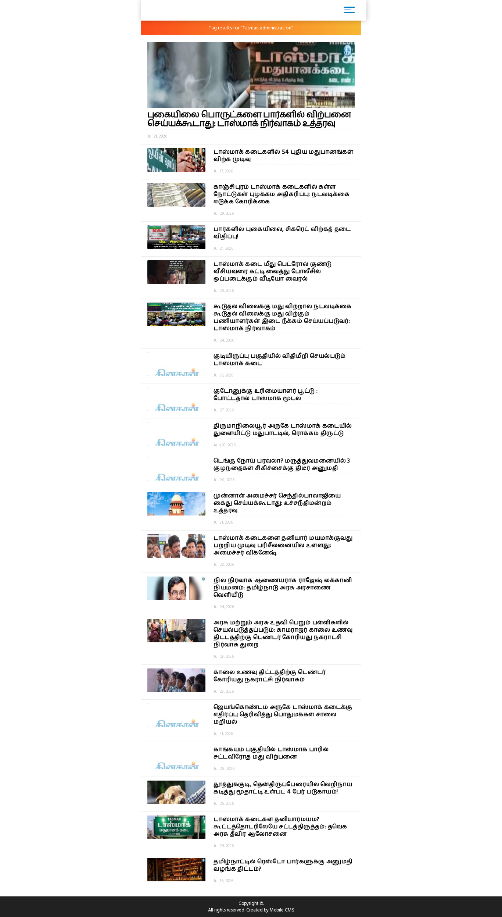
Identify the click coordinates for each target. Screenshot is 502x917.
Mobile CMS (282, 910)
